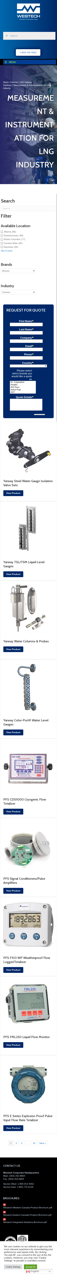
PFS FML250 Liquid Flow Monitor (26, 1037)
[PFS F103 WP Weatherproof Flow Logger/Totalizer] (28, 924)
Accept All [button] (30, 1267)
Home (6, 82)
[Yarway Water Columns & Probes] (28, 608)
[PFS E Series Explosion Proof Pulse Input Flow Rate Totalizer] (28, 1083)
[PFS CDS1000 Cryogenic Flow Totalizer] (28, 766)
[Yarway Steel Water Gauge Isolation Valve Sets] (28, 449)
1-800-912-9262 (26, 1184)
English (34, 1271)
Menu (12, 62)
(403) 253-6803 (16, 1179)
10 (34, 1143)
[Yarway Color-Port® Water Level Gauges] (28, 687)
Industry (14, 82)
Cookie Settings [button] (13, 1267)
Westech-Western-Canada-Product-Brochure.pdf (27, 1207)
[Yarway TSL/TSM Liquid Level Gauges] (28, 529)
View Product (13, 493)
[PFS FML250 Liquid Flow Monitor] (28, 1004)
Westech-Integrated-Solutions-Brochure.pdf (25, 1222)
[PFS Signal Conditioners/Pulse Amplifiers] (28, 845)
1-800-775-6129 (25, 1187)
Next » (42, 1143)
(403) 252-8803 (17, 1176)
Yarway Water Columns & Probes (26, 641)
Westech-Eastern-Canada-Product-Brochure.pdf (27, 1215)
